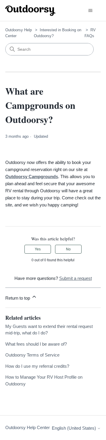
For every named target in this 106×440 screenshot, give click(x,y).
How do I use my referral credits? (37, 366)
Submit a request (75, 278)
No (68, 249)
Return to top (18, 298)
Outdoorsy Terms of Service (32, 354)
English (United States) (74, 428)
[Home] (30, 10)
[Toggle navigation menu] (90, 10)
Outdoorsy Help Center (27, 427)
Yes (38, 249)
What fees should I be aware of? (36, 344)
